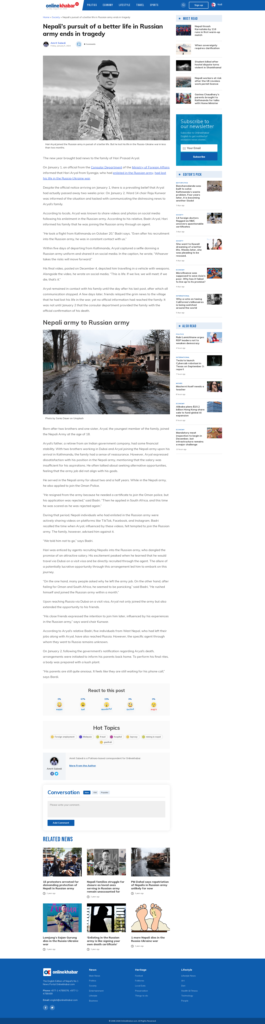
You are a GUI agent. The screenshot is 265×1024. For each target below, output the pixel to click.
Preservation (141, 990)
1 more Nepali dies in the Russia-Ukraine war (148, 939)
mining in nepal (153, 737)
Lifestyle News (188, 975)
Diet (183, 985)
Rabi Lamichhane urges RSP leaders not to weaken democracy (190, 340)
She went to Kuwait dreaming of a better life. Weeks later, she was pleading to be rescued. (189, 250)
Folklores (139, 980)
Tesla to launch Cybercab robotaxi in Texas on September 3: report (190, 365)
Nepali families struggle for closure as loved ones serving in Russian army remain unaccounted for (105, 886)
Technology (187, 995)
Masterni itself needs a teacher (190, 388)
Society (56, 17)
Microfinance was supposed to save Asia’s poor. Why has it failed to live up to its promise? (190, 277)
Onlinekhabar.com (65, 984)
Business (93, 1000)
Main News (94, 975)
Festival (139, 975)
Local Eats (140, 985)
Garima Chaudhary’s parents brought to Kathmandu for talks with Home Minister (207, 99)
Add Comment (61, 822)
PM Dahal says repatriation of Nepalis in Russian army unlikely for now (150, 885)
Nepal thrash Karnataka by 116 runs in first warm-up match (207, 31)
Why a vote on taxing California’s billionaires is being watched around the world (190, 303)
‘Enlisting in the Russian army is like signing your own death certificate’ (103, 941)
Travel (140, 5)
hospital (118, 737)
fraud (102, 737)
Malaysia (87, 737)
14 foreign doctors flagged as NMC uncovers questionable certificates (190, 222)
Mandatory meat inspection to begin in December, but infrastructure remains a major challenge (190, 438)
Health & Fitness (189, 990)
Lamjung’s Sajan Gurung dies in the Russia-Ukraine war (60, 941)
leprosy (133, 737)
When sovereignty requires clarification (207, 47)
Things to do (141, 995)
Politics (92, 5)
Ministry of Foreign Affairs (151, 167)
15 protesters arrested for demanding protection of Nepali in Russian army (61, 885)
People (184, 1000)
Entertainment (96, 990)
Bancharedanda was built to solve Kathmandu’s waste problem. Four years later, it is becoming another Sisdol (188, 193)
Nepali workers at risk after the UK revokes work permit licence (208, 81)
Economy (108, 5)
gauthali (108, 742)
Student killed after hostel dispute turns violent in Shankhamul (208, 64)
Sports (154, 5)
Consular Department (106, 167)
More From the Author (82, 765)
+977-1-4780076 (59, 990)
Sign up (198, 5)
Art (182, 980)
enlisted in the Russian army (133, 173)
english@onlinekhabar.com (64, 1000)
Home (46, 17)
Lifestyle (124, 5)
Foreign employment (65, 737)
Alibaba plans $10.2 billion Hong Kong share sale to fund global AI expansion (190, 411)
